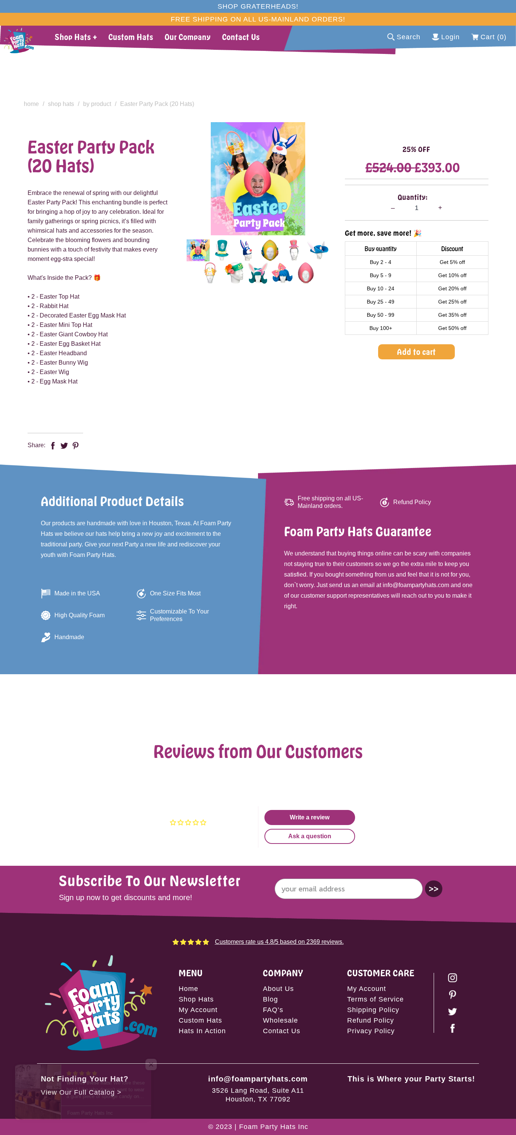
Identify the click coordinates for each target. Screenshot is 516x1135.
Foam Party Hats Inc (273, 1126)
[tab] (198, 250)
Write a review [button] (309, 817)
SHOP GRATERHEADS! (258, 6)
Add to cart (416, 351)
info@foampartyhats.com (258, 1079)
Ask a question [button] (309, 836)
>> (434, 888)
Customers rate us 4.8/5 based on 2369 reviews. (279, 942)
